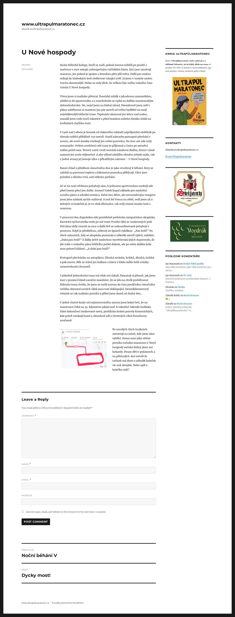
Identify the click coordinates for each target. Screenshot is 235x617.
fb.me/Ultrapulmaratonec (178, 156)
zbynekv (26, 64)
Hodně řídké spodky (193, 263)
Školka (181, 287)
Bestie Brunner (191, 295)
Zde (209, 67)
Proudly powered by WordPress (68, 603)
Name (26, 464)
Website (27, 495)
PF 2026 (187, 275)
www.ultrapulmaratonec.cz (53, 24)
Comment (29, 415)
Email (26, 479)
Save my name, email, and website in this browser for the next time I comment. (66, 512)
